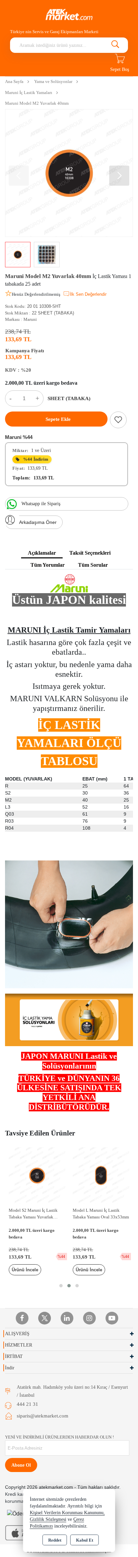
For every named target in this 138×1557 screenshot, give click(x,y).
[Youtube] (112, 1318)
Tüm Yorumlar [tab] (47, 565)
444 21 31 (27, 1404)
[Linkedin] (67, 1318)
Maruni (30, 319)
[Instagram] (89, 1318)
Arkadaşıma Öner (38, 522)
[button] (119, 176)
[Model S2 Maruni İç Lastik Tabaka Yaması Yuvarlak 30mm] (37, 1175)
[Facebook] (22, 1318)
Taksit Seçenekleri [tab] (90, 553)
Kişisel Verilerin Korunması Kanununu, (67, 1512)
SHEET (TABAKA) (69, 398)
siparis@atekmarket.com (42, 1415)
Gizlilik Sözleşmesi (48, 1519)
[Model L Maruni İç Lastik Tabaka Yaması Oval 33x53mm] (101, 1175)
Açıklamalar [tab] (42, 553)
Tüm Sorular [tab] (93, 565)
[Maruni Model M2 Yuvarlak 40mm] (69, 173)
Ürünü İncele (25, 1269)
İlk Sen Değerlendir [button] (88, 294)
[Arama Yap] (115, 45)
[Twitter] (45, 1318)
